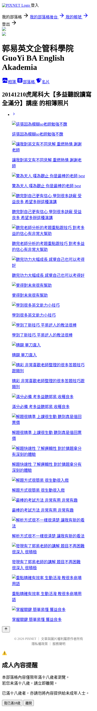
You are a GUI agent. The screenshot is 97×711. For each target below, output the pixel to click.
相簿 (12, 82)
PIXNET (30, 639)
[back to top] (6, 629)
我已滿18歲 (12, 703)
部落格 (29, 82)
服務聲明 (58, 644)
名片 (46, 82)
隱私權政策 (40, 644)
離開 (28, 703)
